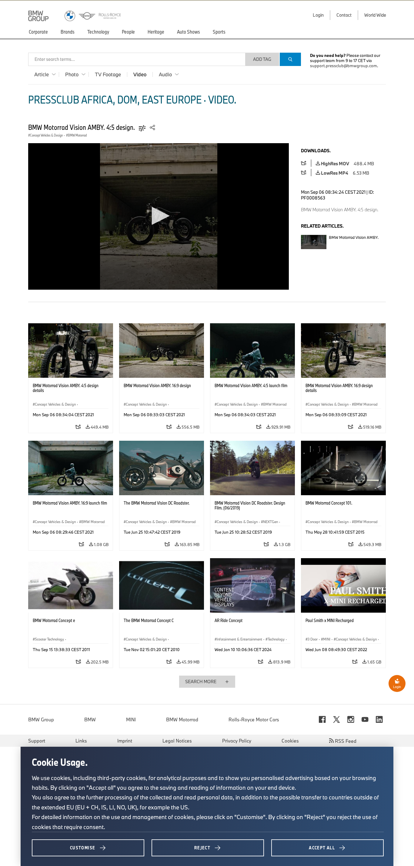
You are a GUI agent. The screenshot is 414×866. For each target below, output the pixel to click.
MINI (131, 719)
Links (81, 741)
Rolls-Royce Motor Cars (254, 719)
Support (36, 741)
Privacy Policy (236, 741)
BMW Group (41, 719)
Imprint (124, 741)
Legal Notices (177, 741)
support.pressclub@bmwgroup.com (343, 65)
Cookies (290, 741)
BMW (90, 719)
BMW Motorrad (182, 719)
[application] (158, 216)
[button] (158, 216)
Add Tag (262, 59)
